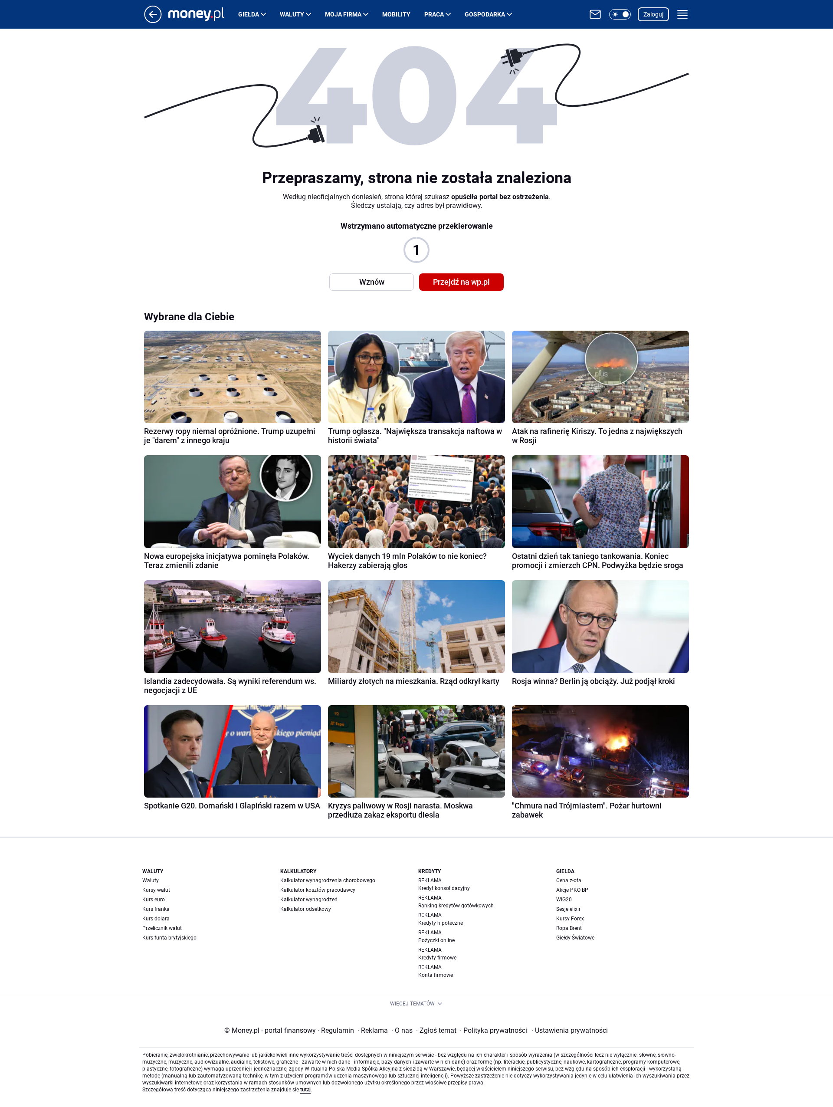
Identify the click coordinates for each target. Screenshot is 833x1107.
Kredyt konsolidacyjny (444, 888)
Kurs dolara (156, 919)
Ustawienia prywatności (569, 1030)
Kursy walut (156, 890)
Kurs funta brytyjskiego (169, 938)
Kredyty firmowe (437, 958)
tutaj (305, 1090)
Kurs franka (156, 909)
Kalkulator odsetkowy (305, 909)
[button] (620, 14)
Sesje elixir (568, 909)
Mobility (396, 14)
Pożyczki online (436, 940)
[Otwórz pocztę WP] (595, 14)
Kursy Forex (570, 919)
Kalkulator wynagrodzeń (309, 900)
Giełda (248, 14)
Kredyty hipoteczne (440, 923)
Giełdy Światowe (575, 938)
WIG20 (564, 900)
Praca (434, 14)
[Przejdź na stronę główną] (153, 20)
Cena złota (568, 880)
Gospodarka (485, 14)
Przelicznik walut (162, 928)
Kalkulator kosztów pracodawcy (317, 890)
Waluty (292, 14)
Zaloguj (653, 14)
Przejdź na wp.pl (461, 281)
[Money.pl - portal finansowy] (203, 14)
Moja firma (343, 14)
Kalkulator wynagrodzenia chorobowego (327, 880)
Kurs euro (153, 900)
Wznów (371, 281)
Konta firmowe (435, 975)
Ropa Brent (569, 928)
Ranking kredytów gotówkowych (456, 906)
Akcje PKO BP (572, 890)
